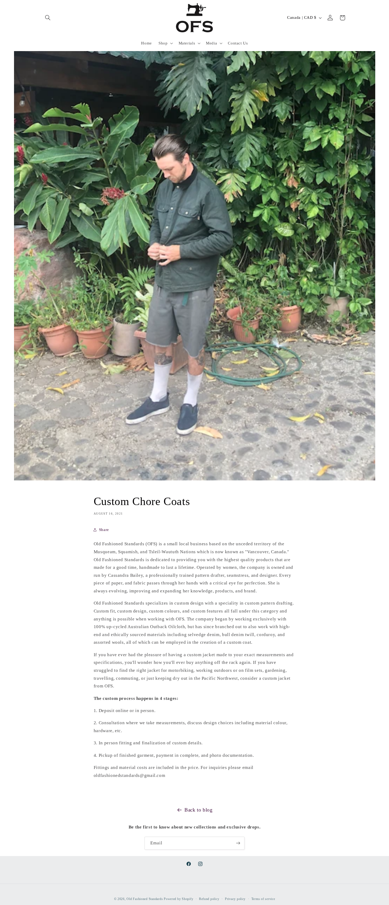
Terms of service (263, 899)
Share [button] (104, 530)
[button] (48, 18)
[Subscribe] (238, 843)
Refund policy (209, 899)
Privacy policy (235, 899)
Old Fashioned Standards (144, 899)
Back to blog (198, 810)
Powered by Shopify (178, 899)
